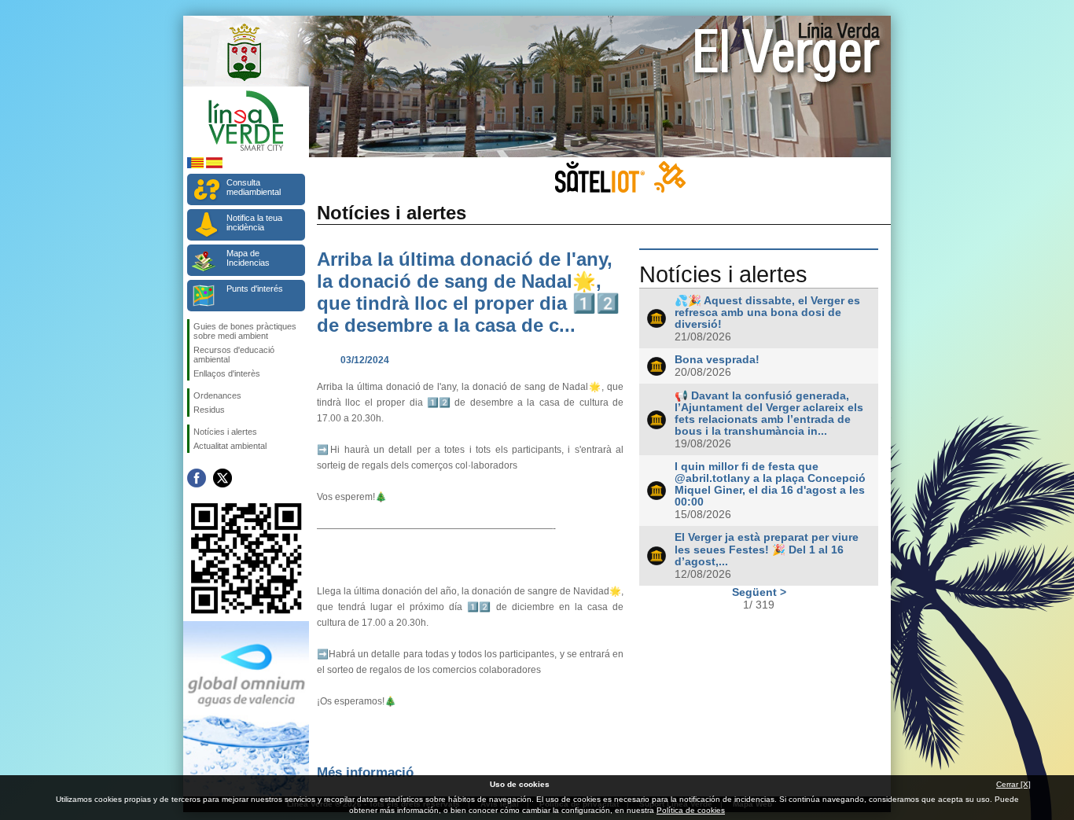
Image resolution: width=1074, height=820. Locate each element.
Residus (209, 409)
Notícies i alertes (225, 431)
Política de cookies (691, 810)
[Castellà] (214, 165)
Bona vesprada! (717, 360)
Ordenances (217, 395)
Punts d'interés (254, 288)
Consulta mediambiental (253, 187)
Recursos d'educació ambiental (233, 354)
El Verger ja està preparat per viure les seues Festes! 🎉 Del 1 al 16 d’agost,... (767, 549)
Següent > (759, 592)
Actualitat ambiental (230, 445)
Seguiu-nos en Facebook (196, 478)
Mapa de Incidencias (248, 257)
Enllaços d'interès (226, 373)
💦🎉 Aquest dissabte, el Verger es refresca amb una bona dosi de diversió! (767, 312)
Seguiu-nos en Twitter (222, 478)
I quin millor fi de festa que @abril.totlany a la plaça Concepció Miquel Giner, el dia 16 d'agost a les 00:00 (770, 484)
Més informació (365, 772)
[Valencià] (195, 165)
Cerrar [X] (1013, 784)
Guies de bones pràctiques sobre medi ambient (244, 331)
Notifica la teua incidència (254, 222)
